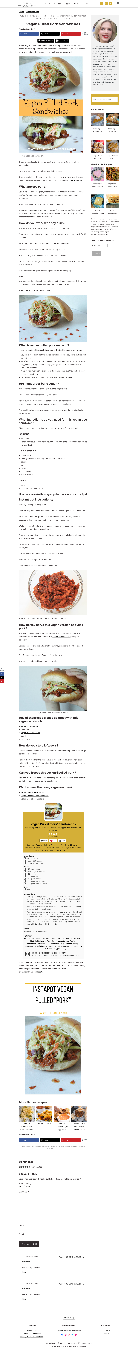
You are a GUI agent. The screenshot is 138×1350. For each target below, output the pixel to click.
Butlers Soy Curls (39, 210)
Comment (24, 1192)
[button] (50, 834)
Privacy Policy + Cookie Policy (32, 1337)
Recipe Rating (25, 1183)
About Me (106, 1330)
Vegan (68, 4)
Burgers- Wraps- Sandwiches (54, 1146)
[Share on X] (2, 677)
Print (45, 841)
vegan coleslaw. (75, 180)
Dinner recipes (32, 12)
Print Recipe (63, 40)
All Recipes (36, 1146)
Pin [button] (53, 841)
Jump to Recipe (46, 40)
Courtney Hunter (63, 850)
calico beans (26, 739)
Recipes (57, 4)
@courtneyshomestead (48, 955)
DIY (86, 4)
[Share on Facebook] (2, 674)
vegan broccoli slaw (61, 637)
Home (21, 12)
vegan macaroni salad (30, 733)
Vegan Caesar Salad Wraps (33, 792)
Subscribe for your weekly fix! (103, 240)
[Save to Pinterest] (2, 681)
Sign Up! (60, 1330)
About (47, 4)
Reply (24, 1272)
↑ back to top (69, 1318)
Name (21, 1225)
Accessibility (32, 1330)
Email (21, 1234)
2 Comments (66, 18)
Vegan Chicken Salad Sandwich (35, 796)
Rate (63, 841)
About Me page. (98, 84)
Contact (77, 4)
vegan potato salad (29, 726)
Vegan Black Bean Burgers (32, 799)
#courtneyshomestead (72, 955)
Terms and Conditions (32, 1334)
